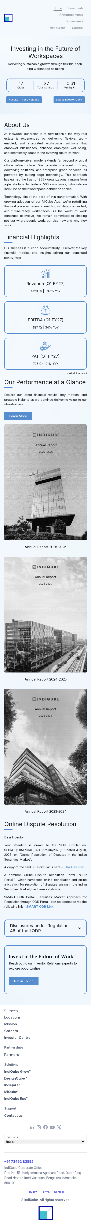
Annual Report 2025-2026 (45, 547)
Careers (11, 1031)
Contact (59, 1191)
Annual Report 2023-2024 (46, 811)
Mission (10, 1024)
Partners (11, 1055)
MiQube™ (11, 1092)
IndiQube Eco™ (16, 1098)
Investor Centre (17, 1037)
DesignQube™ (15, 1078)
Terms (45, 1191)
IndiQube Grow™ (17, 1071)
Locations (12, 1017)
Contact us (13, 1115)
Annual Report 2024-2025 (46, 679)
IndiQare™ (12, 1085)
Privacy (32, 1191)
